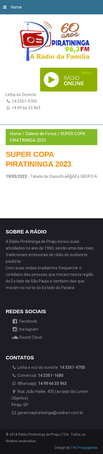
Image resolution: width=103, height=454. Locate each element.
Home (16, 7)
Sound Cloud (30, 337)
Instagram (28, 329)
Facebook (27, 321)
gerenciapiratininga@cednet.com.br (50, 412)
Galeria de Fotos (41, 133)
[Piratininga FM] (56, 41)
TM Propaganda (84, 448)
